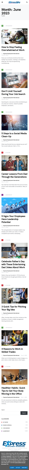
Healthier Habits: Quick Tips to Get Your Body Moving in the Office (13, 390)
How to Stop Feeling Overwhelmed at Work (12, 49)
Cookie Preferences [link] (14, 450)
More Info (24, 467)
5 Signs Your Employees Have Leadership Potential (13, 219)
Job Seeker (6, 428)
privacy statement (7, 456)
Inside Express (7, 425)
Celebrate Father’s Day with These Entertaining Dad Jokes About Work (13, 264)
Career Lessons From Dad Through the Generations (14, 175)
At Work (5, 422)
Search (3, 410)
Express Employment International (11, 53)
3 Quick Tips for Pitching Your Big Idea (13, 308)
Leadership (6, 431)
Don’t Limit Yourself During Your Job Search (13, 93)
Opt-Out (18, 467)
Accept (12, 467)
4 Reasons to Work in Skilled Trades (12, 350)
